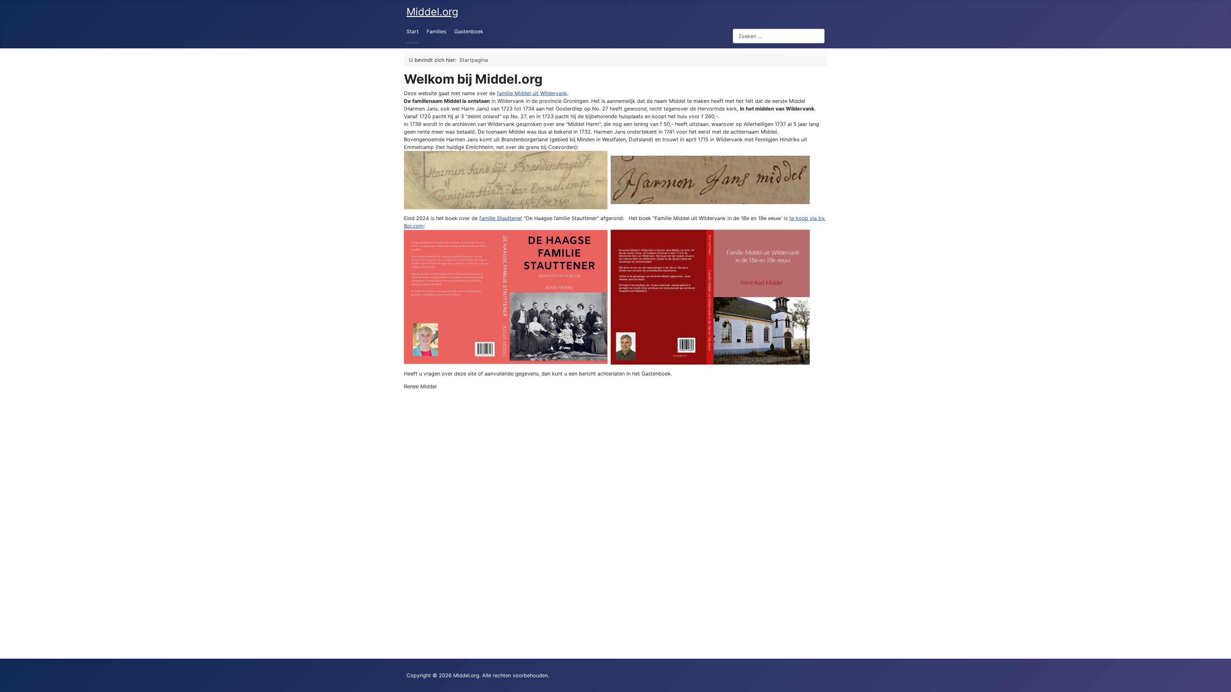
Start (412, 31)
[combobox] (779, 36)
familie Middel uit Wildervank (532, 93)
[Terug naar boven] (1220, 680)
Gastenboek (468, 31)
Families (436, 31)
